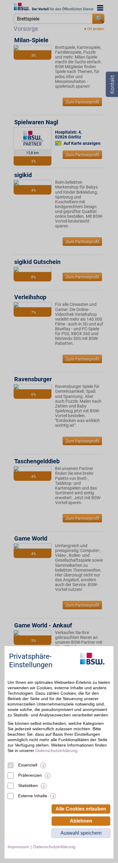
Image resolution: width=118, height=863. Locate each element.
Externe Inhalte (32, 795)
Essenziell (27, 765)
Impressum (18, 846)
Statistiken (28, 785)
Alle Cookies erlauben (81, 808)
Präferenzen (30, 775)
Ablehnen (81, 820)
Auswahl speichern (81, 833)
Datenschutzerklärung (56, 750)
